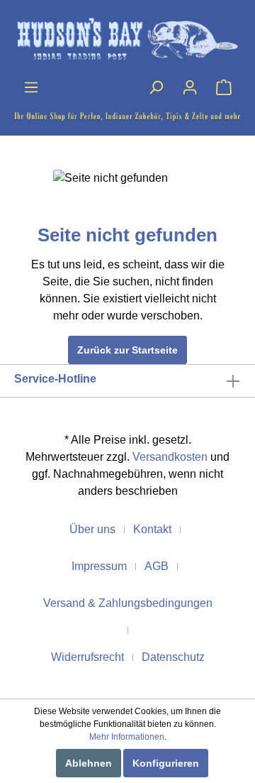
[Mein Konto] (190, 87)
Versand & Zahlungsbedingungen (127, 603)
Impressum (99, 566)
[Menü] (31, 87)
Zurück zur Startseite (127, 350)
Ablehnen (88, 763)
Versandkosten (170, 457)
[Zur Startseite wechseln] (127, 39)
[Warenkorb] (224, 87)
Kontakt (152, 529)
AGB (156, 566)
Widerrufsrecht (87, 657)
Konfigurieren (165, 763)
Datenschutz (173, 657)
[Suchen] (156, 87)
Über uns (92, 529)
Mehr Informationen (126, 737)
